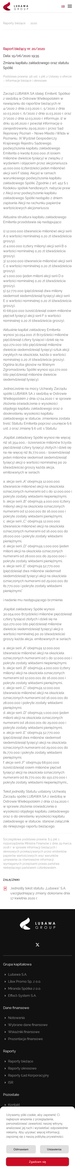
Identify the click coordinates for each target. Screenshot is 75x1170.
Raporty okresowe (22, 1068)
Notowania (16, 1018)
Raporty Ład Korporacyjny (28, 1075)
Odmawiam (21, 1149)
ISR (10, 1082)
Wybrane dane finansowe (28, 1025)
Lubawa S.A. (17, 974)
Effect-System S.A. (22, 996)
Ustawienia (54, 1149)
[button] (70, 6)
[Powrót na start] (15, 6)
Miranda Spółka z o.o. (24, 989)
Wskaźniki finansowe (24, 1032)
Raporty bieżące (20, 1061)
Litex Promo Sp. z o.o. (24, 981)
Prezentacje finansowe (25, 1039)
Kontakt (14, 1105)
